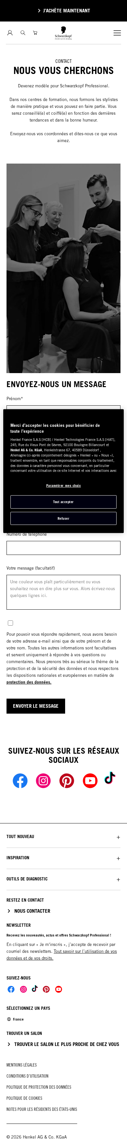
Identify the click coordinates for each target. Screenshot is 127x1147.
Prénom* (15, 398)
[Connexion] (10, 32)
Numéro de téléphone (27, 534)
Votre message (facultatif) (31, 568)
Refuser (64, 518)
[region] (63, 471)
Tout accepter (63, 502)
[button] (63, 836)
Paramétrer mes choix (63, 485)
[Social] (11, 989)
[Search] (23, 33)
